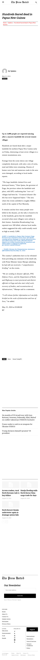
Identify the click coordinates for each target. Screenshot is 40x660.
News (9, 359)
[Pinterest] (34, 83)
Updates (10, 23)
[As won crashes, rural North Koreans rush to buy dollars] (10, 484)
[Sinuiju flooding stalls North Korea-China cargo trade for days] (29, 484)
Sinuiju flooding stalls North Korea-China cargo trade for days (29, 492)
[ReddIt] (20, 83)
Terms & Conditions (30, 645)
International (30, 636)
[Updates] (5, 71)
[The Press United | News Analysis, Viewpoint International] (22, 2)
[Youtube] (14, 640)
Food (3, 636)
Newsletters (30, 639)
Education (5, 631)
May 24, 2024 (20, 250)
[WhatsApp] (25, 83)
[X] (15, 83)
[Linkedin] (29, 83)
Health (4, 638)
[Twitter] (14, 633)
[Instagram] (14, 638)
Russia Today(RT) (17, 359)
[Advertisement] (20, 47)
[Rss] (14, 642)
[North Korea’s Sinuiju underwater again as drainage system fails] (10, 504)
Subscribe (20, 595)
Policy (28, 648)
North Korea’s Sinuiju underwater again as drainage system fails (10, 512)
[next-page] (6, 521)
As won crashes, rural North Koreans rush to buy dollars (10, 492)
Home (5, 23)
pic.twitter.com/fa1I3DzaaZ (11, 245)
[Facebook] (11, 83)
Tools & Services (31, 641)
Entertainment (6, 633)
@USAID (24, 241)
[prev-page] (3, 521)
